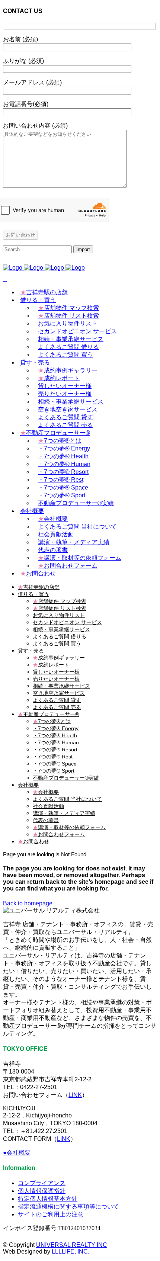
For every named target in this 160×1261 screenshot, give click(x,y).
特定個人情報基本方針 (47, 1199)
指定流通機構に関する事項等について (68, 1206)
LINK (75, 1095)
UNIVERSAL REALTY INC (71, 1245)
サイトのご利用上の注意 (50, 1214)
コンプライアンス (41, 1183)
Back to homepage (27, 903)
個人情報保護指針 (41, 1191)
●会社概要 (17, 1152)
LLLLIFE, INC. (70, 1251)
